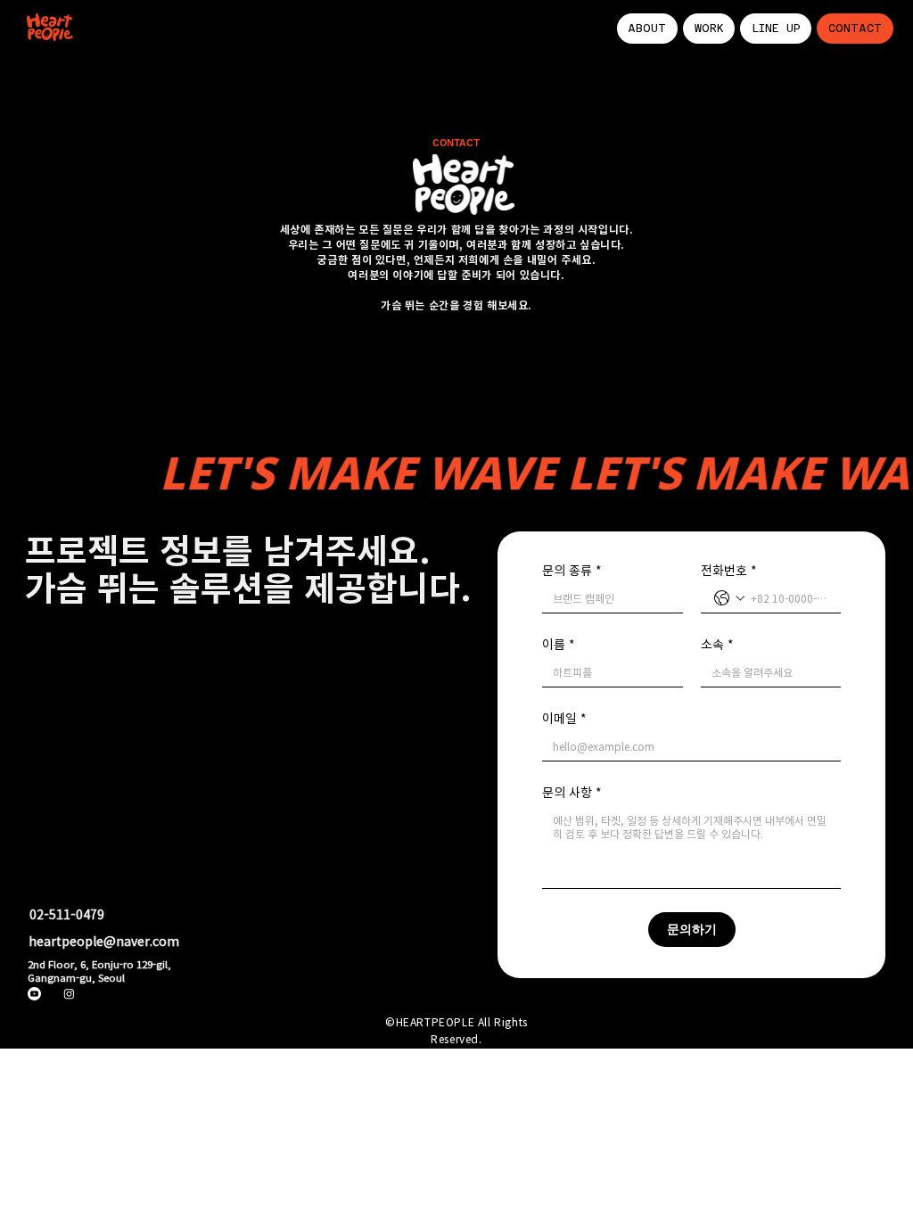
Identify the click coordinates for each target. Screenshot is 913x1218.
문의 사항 (572, 792)
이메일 (564, 718)
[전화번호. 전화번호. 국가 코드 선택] (729, 598)
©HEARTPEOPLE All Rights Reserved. (456, 1030)
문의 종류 (572, 570)
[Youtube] (34, 993)
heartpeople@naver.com (104, 941)
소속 (717, 644)
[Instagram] (69, 993)
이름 (558, 644)
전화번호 (729, 570)
